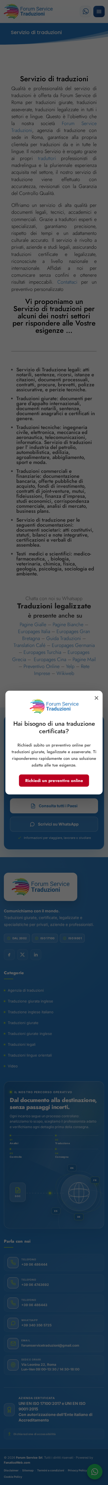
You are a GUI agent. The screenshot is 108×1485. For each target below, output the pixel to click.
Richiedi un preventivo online (54, 781)
